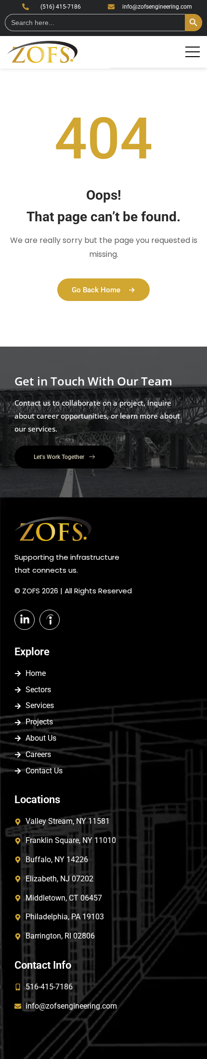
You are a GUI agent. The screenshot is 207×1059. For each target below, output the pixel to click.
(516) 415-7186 (60, 6)
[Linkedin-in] (24, 620)
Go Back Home (96, 290)
